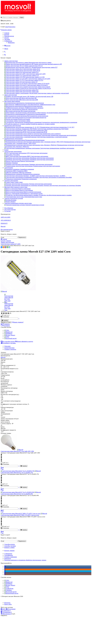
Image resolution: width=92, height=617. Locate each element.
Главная (6, 33)
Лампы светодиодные (11, 61)
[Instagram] (5, 574)
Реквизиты (11, 42)
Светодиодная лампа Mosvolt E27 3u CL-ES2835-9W (17, 494)
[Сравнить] (2, 467)
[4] (6, 313)
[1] (1, 313)
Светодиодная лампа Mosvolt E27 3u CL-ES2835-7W (17, 472)
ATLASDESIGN (6, 220)
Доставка (7, 39)
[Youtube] (5, 572)
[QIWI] (6, 337)
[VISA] (6, 330)
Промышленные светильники (13, 138)
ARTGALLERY (5, 217)
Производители (9, 36)
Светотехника (8, 167)
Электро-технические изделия (13, 198)
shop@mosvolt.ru (10, 26)
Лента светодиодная (10, 95)
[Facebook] (4, 568)
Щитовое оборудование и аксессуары (15, 187)
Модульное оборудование (12, 101)
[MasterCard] (8, 332)
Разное (6, 150)
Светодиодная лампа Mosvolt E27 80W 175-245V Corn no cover (20, 515)
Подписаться (22, 237)
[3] (5, 313)
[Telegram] (9, 247)
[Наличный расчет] (10, 338)
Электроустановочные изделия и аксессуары (18, 203)
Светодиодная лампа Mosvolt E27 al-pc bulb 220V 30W (17, 451)
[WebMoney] (8, 333)
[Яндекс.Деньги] (9, 335)
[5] (8, 313)
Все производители (7, 229)
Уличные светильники (11, 180)
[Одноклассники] (3, 247)
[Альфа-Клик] (8, 588)
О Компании (8, 41)
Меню (6, 48)
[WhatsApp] (7, 247)
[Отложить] (2, 469)
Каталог (6, 34)
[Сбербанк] (8, 590)
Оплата (6, 37)
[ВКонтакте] (1, 247)
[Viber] (5, 247)
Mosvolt (3, 226)
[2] (3, 313)
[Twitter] (5, 571)
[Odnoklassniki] (4, 569)
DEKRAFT (4, 223)
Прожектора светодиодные (12, 125)
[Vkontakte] (5, 566)
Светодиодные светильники (13, 151)
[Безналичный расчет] (11, 593)
